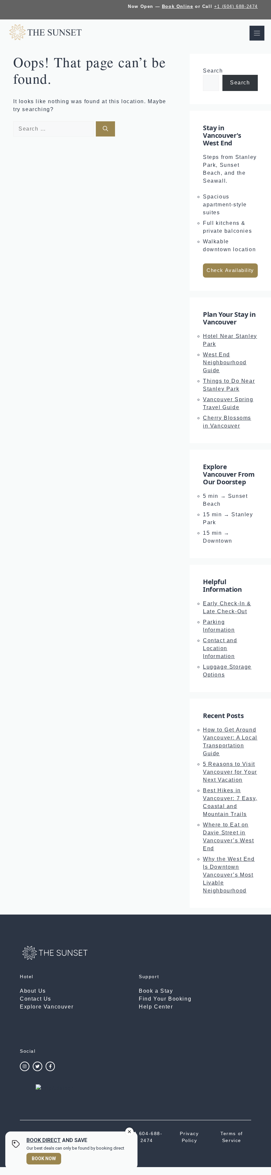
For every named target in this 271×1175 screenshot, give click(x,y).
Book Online (177, 6)
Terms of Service (231, 1137)
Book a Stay (156, 991)
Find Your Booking (165, 999)
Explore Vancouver (46, 1006)
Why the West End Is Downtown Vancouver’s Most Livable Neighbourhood (229, 874)
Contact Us (35, 999)
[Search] (105, 128)
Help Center (156, 1006)
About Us (33, 991)
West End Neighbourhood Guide (225, 362)
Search (213, 71)
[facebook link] (50, 1066)
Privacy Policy (189, 1137)
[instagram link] (24, 1066)
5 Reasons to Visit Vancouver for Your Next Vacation (230, 772)
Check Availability (230, 270)
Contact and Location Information (220, 648)
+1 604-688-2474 (147, 1137)
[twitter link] (37, 1066)
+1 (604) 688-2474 (236, 6)
